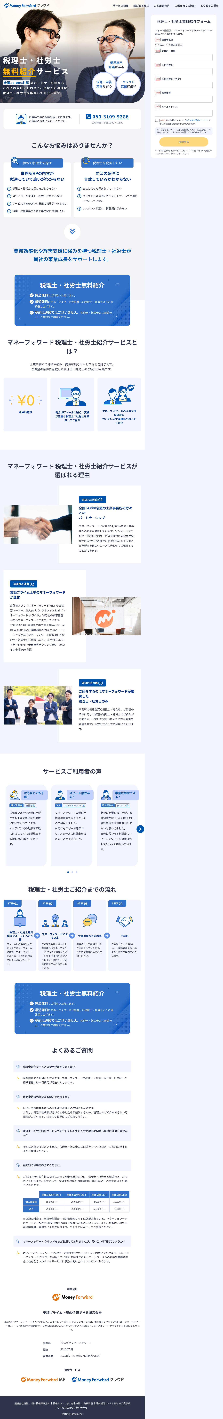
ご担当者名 (164, 64)
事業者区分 (164, 39)
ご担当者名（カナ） (169, 78)
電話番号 (163, 92)
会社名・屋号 (165, 51)
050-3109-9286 (111, 116)
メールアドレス (167, 106)
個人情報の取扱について (196, 120)
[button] (68, 872)
